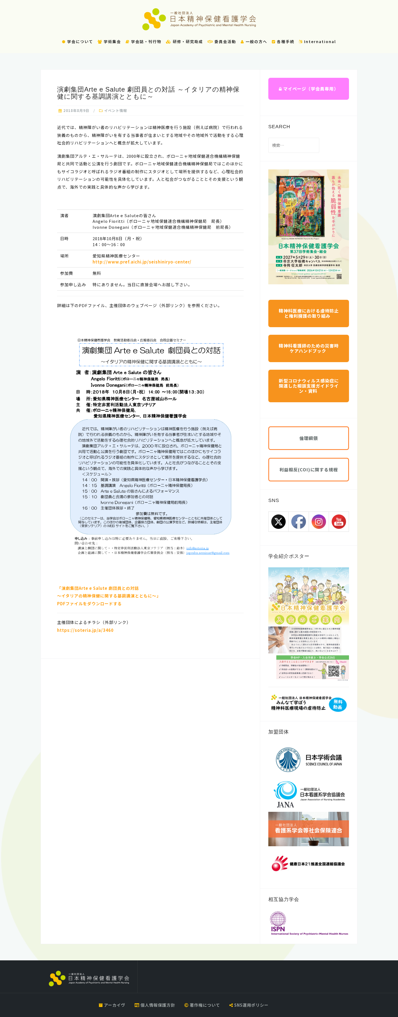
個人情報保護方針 (157, 1005)
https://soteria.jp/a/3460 (85, 630)
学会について (79, 41)
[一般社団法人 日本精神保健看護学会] (89, 978)
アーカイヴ (114, 1005)
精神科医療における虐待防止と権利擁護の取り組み (309, 313)
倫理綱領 (308, 438)
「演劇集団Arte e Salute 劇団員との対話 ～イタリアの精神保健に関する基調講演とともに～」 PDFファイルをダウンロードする (109, 595)
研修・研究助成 (187, 41)
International (319, 41)
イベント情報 (115, 110)
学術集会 (111, 41)
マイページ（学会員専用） (310, 88)
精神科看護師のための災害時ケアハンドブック (309, 348)
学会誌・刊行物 (145, 41)
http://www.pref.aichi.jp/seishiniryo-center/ (142, 262)
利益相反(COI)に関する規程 (308, 469)
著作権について (204, 1005)
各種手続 (285, 41)
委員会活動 (224, 41)
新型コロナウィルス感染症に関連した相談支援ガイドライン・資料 (309, 385)
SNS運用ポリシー (251, 1005)
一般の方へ (255, 41)
